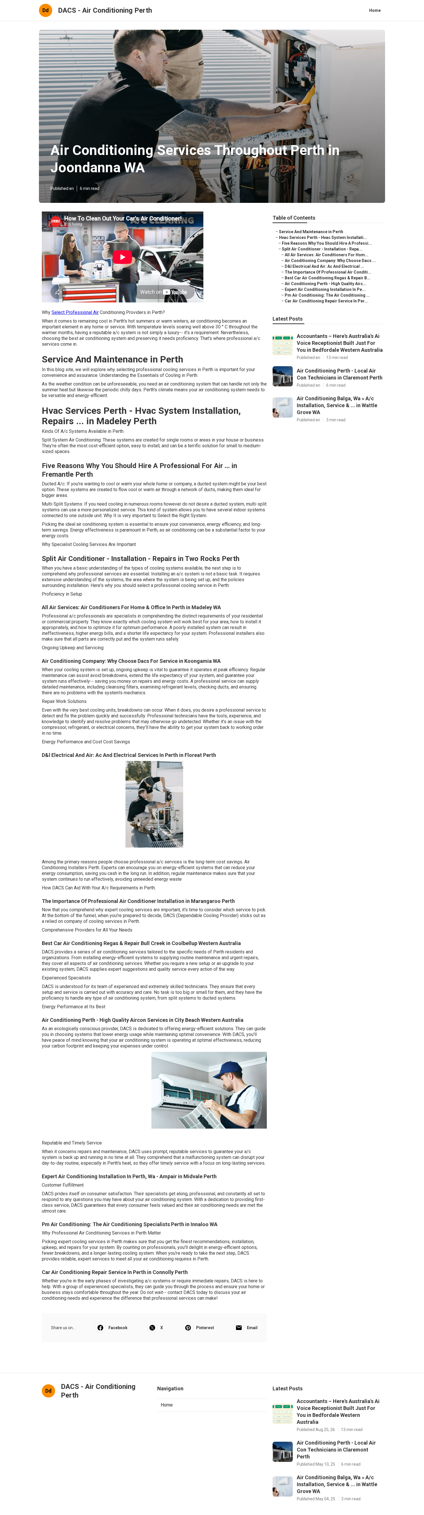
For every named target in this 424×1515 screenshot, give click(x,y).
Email (252, 1327)
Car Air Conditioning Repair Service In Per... (326, 301)
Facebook (117, 1327)
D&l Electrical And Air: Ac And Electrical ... (324, 266)
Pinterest (205, 1327)
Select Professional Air (75, 312)
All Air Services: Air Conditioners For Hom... (326, 255)
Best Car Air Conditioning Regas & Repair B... (327, 278)
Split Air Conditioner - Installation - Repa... (322, 249)
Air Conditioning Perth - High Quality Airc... (325, 283)
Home (375, 10)
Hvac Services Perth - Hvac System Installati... (323, 237)
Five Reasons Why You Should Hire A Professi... (327, 243)
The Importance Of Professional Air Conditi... (328, 272)
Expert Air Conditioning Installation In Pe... (325, 289)
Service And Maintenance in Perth (311, 231)
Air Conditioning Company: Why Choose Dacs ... (330, 260)
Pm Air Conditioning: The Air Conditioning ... (327, 295)
